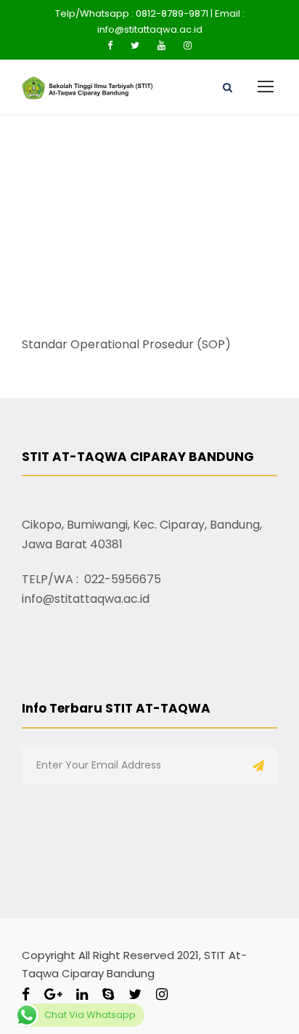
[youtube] (161, 45)
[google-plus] (53, 994)
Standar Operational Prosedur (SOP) (126, 344)
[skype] (108, 994)
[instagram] (188, 45)
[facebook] (109, 45)
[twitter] (135, 45)
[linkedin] (82, 994)
